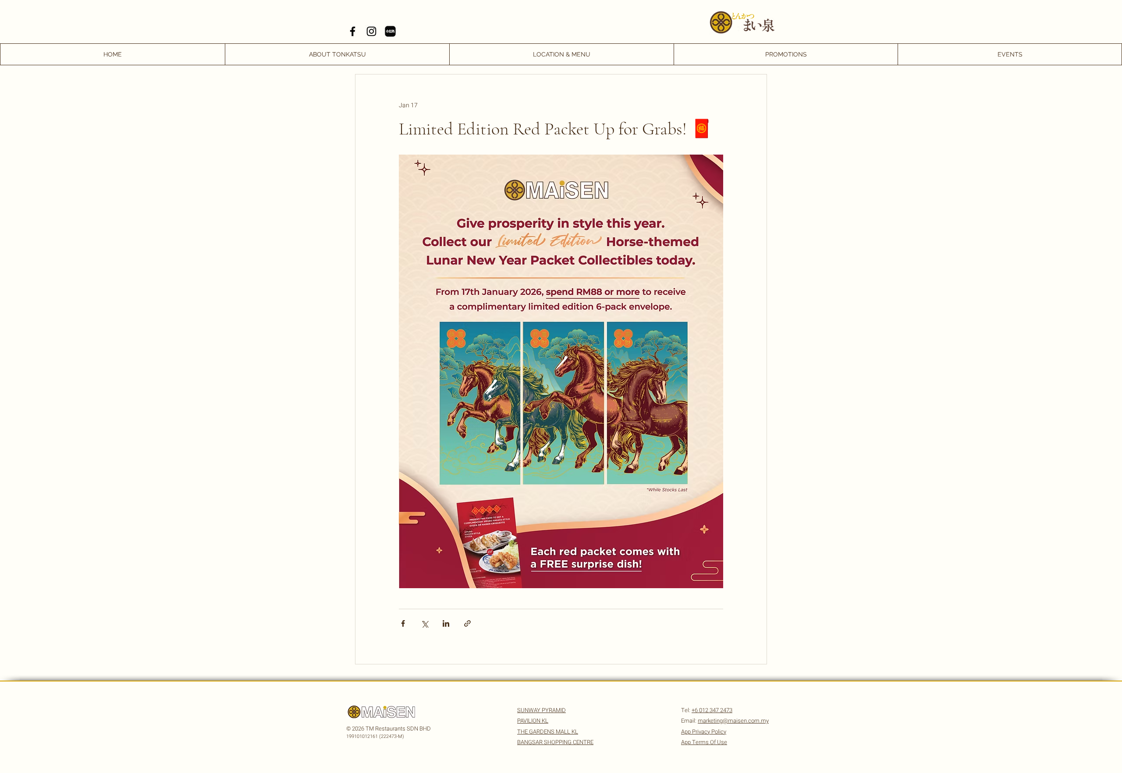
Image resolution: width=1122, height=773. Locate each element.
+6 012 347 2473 (712, 710)
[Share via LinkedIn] (446, 623)
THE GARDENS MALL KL (547, 731)
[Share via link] (467, 623)
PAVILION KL (532, 721)
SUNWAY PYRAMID (541, 710)
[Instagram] (371, 31)
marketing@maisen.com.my (733, 721)
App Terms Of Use (704, 742)
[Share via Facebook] (403, 623)
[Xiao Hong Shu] (390, 31)
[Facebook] (352, 31)
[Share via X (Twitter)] (424, 623)
